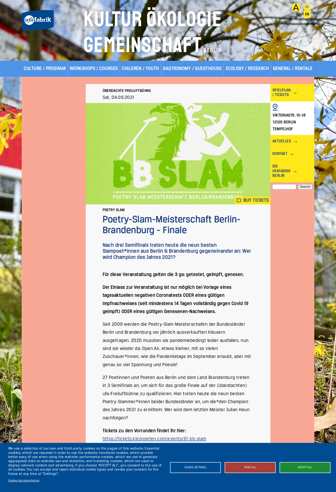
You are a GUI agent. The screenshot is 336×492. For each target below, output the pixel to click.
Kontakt (279, 154)
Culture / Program (45, 68)
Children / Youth (140, 68)
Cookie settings (195, 467)
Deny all (250, 467)
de (307, 7)
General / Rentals (292, 68)
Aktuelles (281, 141)
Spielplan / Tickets (281, 92)
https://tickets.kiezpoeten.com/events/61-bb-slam (154, 438)
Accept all (305, 467)
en (307, 14)
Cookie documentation (24, 480)
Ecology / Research (247, 68)
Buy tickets (255, 200)
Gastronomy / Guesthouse (192, 68)
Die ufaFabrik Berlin (281, 170)
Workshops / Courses (94, 68)
